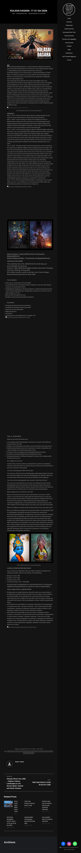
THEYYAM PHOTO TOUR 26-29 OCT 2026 (29, 803)
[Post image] (8, 804)
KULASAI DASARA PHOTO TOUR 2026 (35, 751)
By (33, 749)
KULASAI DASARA (22, 751)
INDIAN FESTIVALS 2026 (12, 751)
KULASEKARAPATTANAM (29, 753)
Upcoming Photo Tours (25, 749)
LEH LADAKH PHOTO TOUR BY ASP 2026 (47, 819)
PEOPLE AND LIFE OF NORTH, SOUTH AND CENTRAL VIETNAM (47, 805)
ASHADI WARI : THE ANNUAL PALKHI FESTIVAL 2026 (29, 820)
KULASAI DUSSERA (49, 751)
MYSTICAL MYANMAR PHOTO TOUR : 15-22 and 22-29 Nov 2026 (11, 821)
